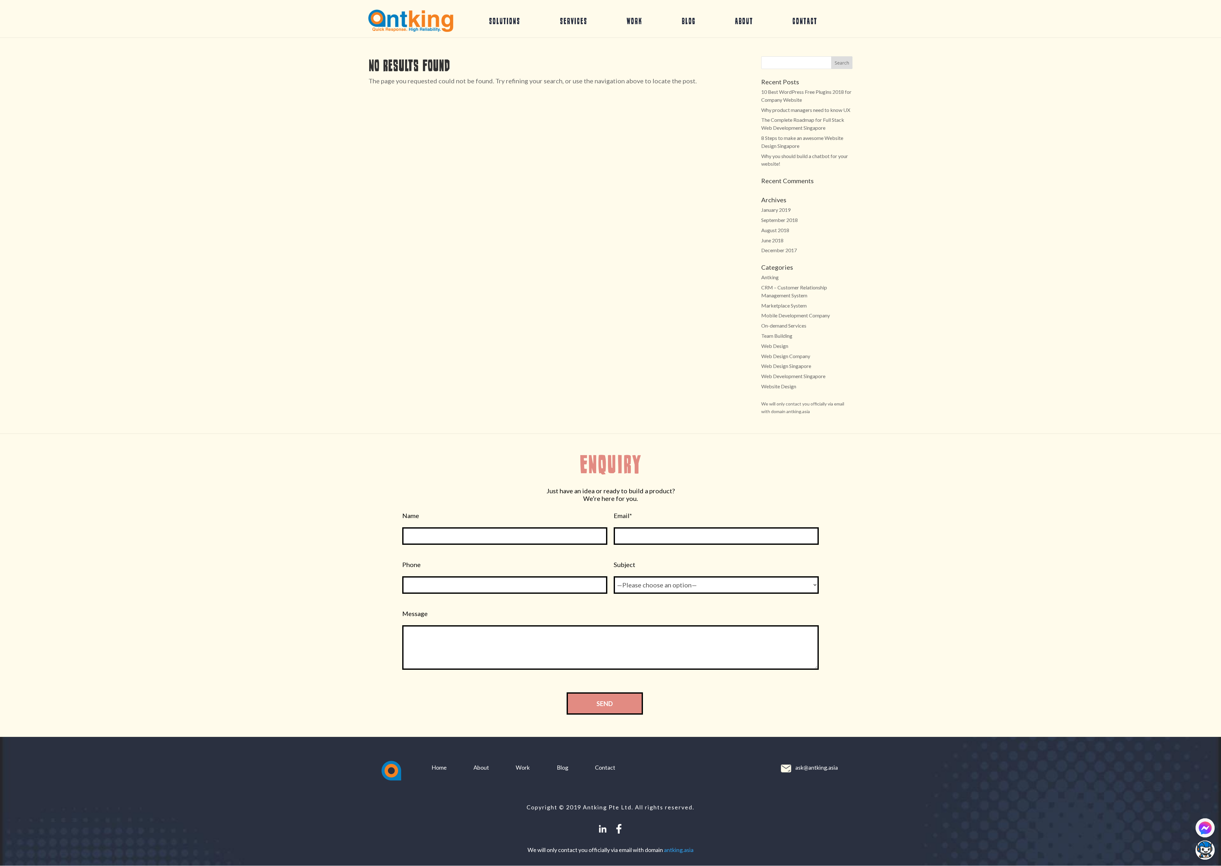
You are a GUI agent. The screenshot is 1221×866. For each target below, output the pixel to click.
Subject (624, 564)
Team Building (776, 336)
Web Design (774, 346)
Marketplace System (784, 305)
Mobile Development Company (795, 315)
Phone (411, 564)
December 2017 (779, 250)
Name (410, 515)
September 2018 (779, 220)
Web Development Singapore (793, 376)
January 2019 (775, 210)
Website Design (778, 386)
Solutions (504, 21)
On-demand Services (783, 325)
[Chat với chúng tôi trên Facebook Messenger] (1205, 827)
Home (439, 767)
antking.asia (678, 849)
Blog (688, 21)
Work (634, 21)
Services (573, 21)
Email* (623, 515)
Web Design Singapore (786, 366)
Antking (770, 277)
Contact (804, 21)
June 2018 (772, 240)
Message (415, 613)
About (744, 21)
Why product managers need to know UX (805, 110)
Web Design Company (785, 356)
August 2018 (775, 230)
